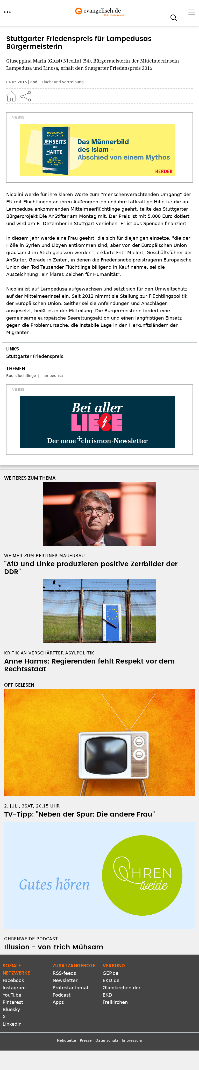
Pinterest (13, 1002)
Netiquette (66, 1040)
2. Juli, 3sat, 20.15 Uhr (32, 806)
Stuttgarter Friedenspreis (34, 356)
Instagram (14, 987)
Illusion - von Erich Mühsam (53, 947)
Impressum (132, 1040)
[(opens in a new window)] (97, 150)
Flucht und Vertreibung (63, 82)
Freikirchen (115, 1002)
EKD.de (111, 980)
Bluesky (11, 1009)
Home (11, 96)
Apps (58, 1002)
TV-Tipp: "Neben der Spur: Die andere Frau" (79, 814)
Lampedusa (52, 376)
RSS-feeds (64, 973)
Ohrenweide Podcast (31, 938)
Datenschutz (106, 1040)
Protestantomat (71, 987)
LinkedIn (12, 1024)
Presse (86, 1040)
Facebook (13, 980)
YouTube (12, 995)
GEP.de (110, 973)
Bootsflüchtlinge (21, 376)
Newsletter (65, 980)
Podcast (61, 995)
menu (7, 12)
